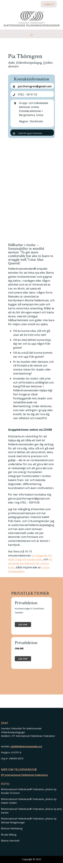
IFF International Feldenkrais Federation (24, 774)
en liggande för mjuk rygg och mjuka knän (30, 557)
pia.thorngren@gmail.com (35, 86)
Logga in (49, 4)
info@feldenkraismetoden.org (26, 746)
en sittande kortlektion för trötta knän (30, 563)
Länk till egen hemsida (30, 133)
